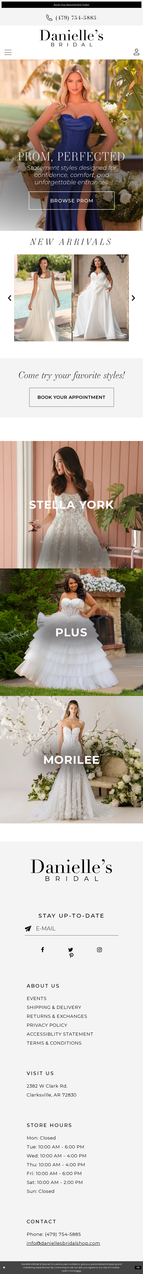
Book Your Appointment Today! (71, 4)
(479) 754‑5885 (63, 1234)
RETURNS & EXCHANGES (57, 1016)
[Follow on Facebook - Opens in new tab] (42, 950)
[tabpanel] (43, 297)
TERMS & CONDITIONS (54, 1043)
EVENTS (37, 998)
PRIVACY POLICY (47, 1025)
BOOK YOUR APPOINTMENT (71, 397)
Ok (138, 1267)
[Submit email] (30, 931)
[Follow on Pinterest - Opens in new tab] (71, 956)
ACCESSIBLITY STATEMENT (60, 1034)
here (78, 1270)
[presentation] (43, 297)
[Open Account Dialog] (136, 52)
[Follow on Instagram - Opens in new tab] (99, 950)
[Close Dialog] (4, 1267)
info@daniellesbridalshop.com (63, 1243)
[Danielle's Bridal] (71, 38)
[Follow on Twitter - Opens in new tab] (70, 950)
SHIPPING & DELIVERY (54, 1007)
